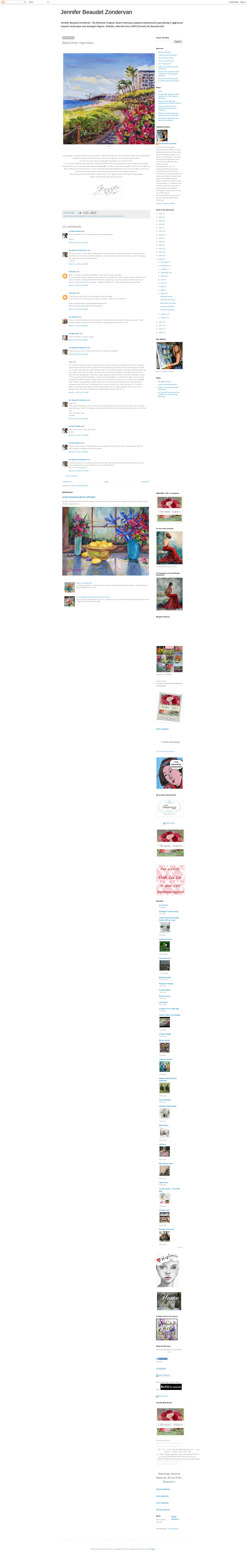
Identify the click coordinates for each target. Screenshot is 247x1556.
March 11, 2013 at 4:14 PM (78, 285)
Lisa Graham (73, 317)
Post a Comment (72, 476)
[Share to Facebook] (92, 212)
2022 (161, 228)
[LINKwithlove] (169, 823)
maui (103, 216)
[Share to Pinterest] (95, 212)
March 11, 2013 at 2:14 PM (78, 264)
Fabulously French (165, 939)
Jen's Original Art (164, 64)
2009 (161, 332)
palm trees (109, 216)
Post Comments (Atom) (80, 486)
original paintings (163, 1489)
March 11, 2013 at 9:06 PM (78, 326)
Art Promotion (173, 1529)
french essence (164, 996)
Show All (179, 1247)
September (165, 273)
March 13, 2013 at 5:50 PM (78, 419)
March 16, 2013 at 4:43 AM (78, 452)
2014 (161, 256)
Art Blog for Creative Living (168, 912)
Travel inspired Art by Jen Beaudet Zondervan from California (167, 108)
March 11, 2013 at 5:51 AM (78, 243)
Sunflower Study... (166, 296)
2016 (161, 249)
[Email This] (84, 212)
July (162, 280)
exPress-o (162, 1144)
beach (77, 216)
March (163, 293)
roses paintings (162, 729)
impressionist (96, 216)
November (165, 266)
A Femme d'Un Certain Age (169, 1009)
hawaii (89, 216)
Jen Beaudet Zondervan (77, 250)
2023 (161, 224)
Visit (165, 751)
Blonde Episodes (165, 977)
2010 (161, 329)
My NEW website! (164, 382)
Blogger (152, 1549)
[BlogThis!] (87, 212)
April (162, 290)
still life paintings (163, 1509)
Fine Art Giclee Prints (166, 58)
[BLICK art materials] (171, 1389)
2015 (161, 252)
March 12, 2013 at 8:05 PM (78, 354)
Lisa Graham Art (165, 958)
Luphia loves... (164, 1183)
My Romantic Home (166, 1163)
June (163, 283)
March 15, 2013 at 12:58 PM (78, 435)
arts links (159, 1362)
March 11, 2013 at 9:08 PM (78, 340)
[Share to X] (89, 212)
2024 (161, 221)
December (165, 262)
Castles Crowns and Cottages (169, 1015)
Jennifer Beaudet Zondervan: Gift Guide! (78, 497)
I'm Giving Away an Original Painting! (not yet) (93, 597)
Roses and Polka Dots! (84, 583)
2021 (161, 231)
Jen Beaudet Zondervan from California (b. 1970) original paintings (168, 74)
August (163, 276)
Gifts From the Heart (167, 300)
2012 (161, 322)
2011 (161, 325)
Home (106, 482)
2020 (161, 235)
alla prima (71, 216)
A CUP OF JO (163, 905)
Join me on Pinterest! (166, 61)
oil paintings (161, 1368)
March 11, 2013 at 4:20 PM (78, 309)
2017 (161, 245)
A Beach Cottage (165, 1034)
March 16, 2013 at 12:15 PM (78, 471)
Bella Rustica (163, 1125)
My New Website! (164, 52)
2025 (161, 217)
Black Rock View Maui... (169, 303)
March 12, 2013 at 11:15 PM (78, 392)
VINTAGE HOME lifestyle (168, 1106)
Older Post (145, 482)
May (162, 287)
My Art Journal (164, 1040)
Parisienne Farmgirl (166, 984)
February (164, 314)
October (164, 269)
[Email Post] (79, 213)
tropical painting (118, 216)
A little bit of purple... (168, 310)
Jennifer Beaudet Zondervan (96, 12)
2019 (161, 238)
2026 (161, 214)
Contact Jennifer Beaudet (167, 55)
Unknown (72, 272)
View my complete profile (165, 203)
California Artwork (165, 1059)
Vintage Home (74, 333)
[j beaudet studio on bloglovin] (167, 1287)
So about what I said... (167, 1229)
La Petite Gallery (75, 231)
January (164, 318)
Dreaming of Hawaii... (168, 306)
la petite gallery (165, 990)
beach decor (83, 216)
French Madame (165, 1100)
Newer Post (67, 482)
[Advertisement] (169, 445)
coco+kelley (163, 1002)
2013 (161, 259)
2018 (161, 242)
